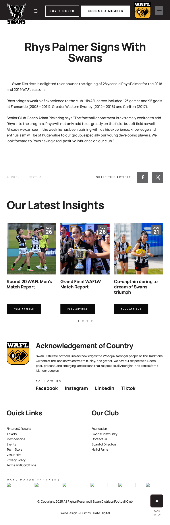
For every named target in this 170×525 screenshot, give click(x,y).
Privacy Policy (16, 460)
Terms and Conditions (21, 465)
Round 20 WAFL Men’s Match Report (29, 284)
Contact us (99, 439)
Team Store (14, 449)
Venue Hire (14, 455)
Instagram (76, 388)
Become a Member (106, 11)
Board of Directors (104, 444)
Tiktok (128, 388)
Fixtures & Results (19, 428)
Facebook (47, 388)
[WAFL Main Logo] (142, 10)
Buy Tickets (62, 11)
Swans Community (105, 434)
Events (11, 444)
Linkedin (104, 388)
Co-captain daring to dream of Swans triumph (136, 286)
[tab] (78, 321)
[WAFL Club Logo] (17, 13)
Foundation (99, 428)
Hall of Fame (100, 449)
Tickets (12, 434)
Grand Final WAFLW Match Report (80, 284)
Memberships (16, 439)
